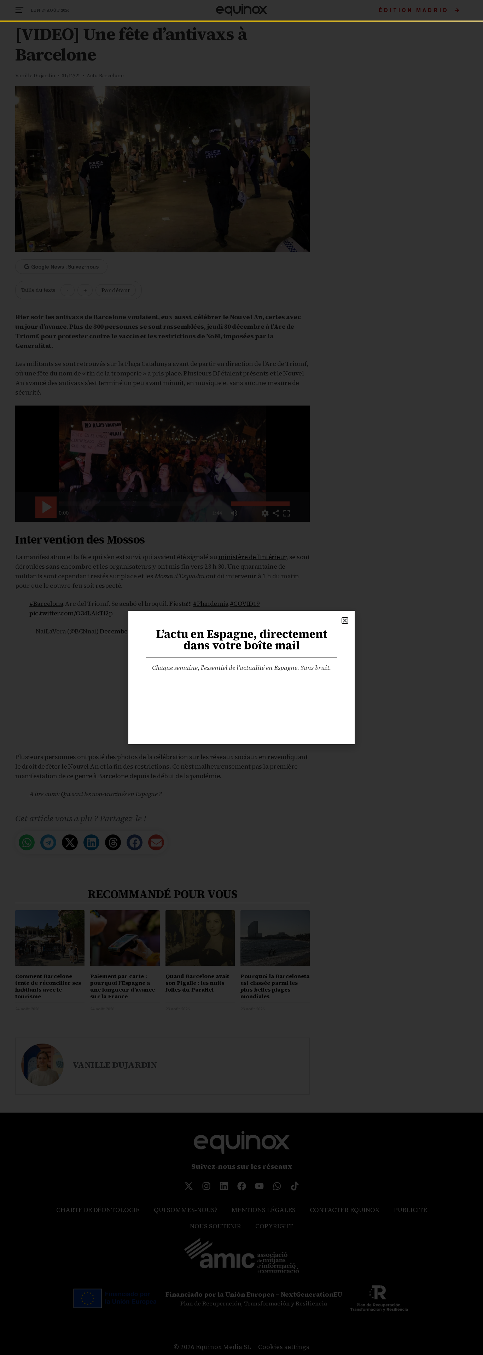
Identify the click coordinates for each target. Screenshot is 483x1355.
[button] (345, 620)
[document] (241, 677)
